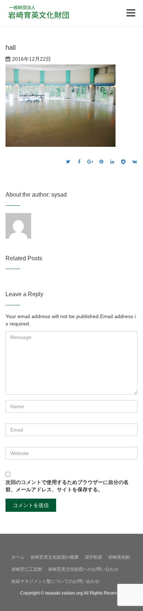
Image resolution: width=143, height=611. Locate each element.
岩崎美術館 (119, 557)
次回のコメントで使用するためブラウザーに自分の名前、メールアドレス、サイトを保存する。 (67, 485)
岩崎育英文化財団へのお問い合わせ (83, 569)
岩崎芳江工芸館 (26, 569)
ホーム (18, 557)
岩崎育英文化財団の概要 (54, 557)
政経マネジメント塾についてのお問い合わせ (55, 581)
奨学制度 (93, 557)
